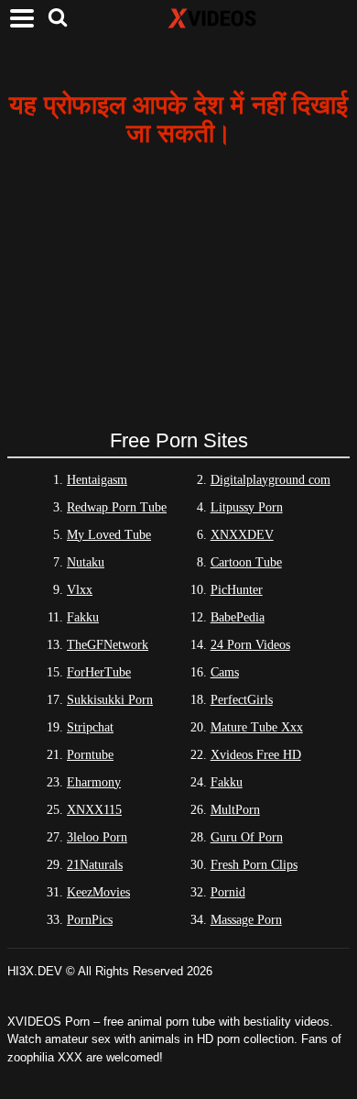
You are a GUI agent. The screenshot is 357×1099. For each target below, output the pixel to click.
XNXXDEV (242, 535)
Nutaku (85, 562)
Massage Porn (246, 920)
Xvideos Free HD (256, 755)
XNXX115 (94, 810)
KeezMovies (98, 892)
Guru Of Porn (247, 837)
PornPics (90, 920)
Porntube (90, 755)
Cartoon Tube (246, 562)
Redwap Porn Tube (117, 507)
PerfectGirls (242, 700)
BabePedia (238, 617)
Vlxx (79, 590)
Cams (225, 672)
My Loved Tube (109, 535)
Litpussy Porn (247, 507)
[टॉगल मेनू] (22, 18)
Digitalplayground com (270, 480)
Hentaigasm (97, 480)
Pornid (228, 892)
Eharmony (94, 782)
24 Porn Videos (250, 645)
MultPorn (235, 810)
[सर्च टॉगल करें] (57, 18)
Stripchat (90, 727)
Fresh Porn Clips (254, 865)
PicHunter (237, 590)
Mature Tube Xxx (257, 727)
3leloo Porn (97, 837)
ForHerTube (99, 672)
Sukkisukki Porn (110, 700)
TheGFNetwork (107, 645)
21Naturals (95, 865)
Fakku (83, 617)
